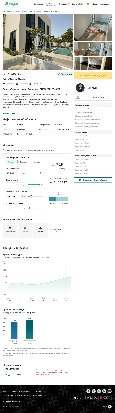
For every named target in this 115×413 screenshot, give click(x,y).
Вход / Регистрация (101, 4)
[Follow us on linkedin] (99, 391)
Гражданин (24, 162)
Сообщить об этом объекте (95, 180)
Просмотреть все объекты (100, 97)
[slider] (40, 173)
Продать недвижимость (50, 4)
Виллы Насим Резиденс (83, 146)
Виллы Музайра (80, 166)
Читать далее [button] (9, 113)
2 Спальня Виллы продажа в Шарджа (87, 119)
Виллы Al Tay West (81, 174)
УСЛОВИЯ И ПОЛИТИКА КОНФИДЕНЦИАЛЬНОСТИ (24, 395)
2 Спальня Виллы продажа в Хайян (86, 127)
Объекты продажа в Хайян (84, 116)
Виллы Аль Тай (80, 163)
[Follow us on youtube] (109, 391)
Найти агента (38, 4)
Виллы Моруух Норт (82, 143)
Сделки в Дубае (77, 4)
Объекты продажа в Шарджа (84, 109)
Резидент (11, 162)
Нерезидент (37, 162)
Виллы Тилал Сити (81, 159)
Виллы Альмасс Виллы (82, 136)
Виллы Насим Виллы (82, 139)
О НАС (6, 391)
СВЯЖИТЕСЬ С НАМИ (32, 391)
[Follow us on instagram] (104, 391)
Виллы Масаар (80, 150)
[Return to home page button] (11, 4)
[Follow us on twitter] (94, 391)
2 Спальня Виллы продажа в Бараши (87, 123)
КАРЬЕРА (16, 391)
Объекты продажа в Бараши (84, 112)
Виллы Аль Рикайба (81, 170)
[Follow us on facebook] (88, 391)
